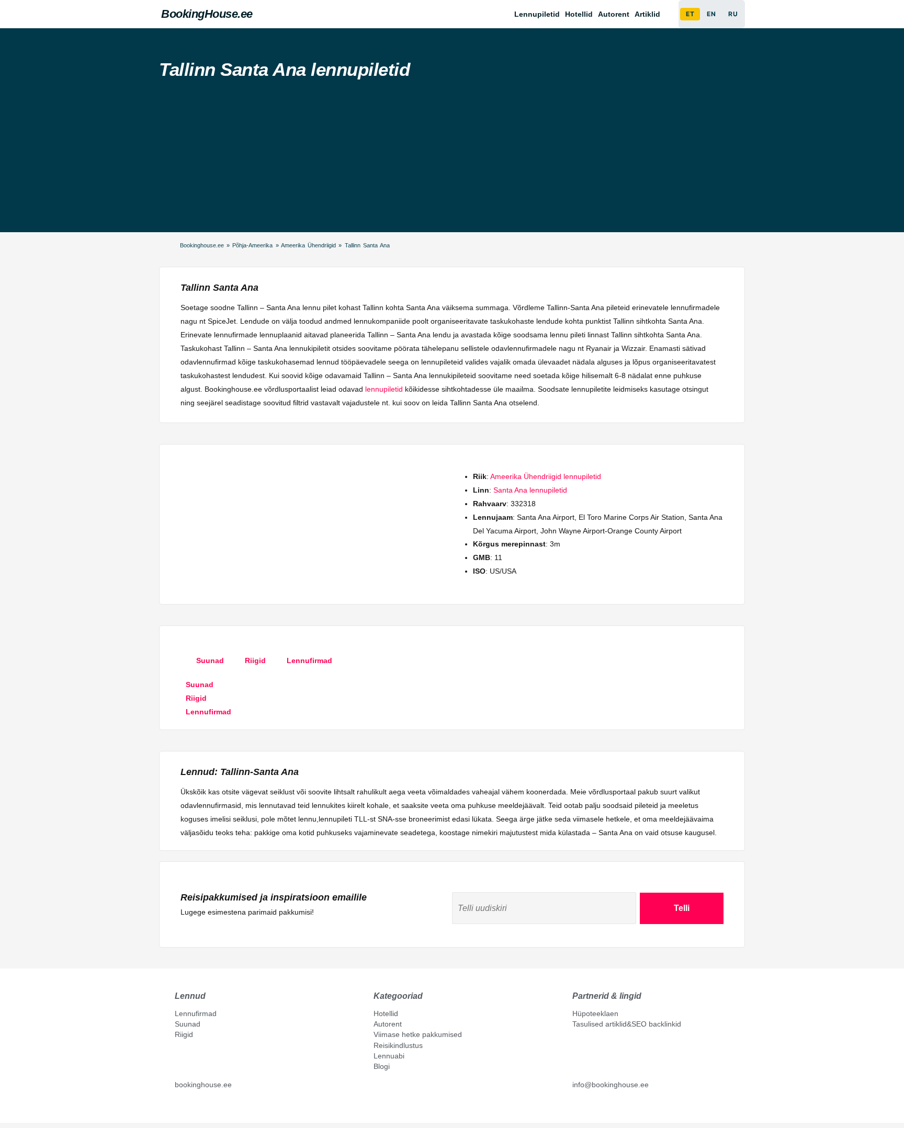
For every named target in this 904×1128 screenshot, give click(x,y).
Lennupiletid (537, 14)
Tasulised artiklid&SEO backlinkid (626, 1024)
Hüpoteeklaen (595, 1013)
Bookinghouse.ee (202, 245)
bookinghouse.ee (203, 1084)
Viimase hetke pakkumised (418, 1034)
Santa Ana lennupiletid (530, 490)
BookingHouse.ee (207, 13)
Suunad (187, 1024)
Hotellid (579, 14)
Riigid (184, 1034)
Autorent (613, 14)
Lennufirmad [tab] (309, 660)
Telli (682, 908)
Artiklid (647, 14)
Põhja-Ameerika (252, 245)
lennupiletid (384, 389)
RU (733, 14)
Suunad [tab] (210, 660)
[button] (650, 14)
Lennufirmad (196, 1013)
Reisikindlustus (398, 1045)
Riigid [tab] (255, 660)
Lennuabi (389, 1056)
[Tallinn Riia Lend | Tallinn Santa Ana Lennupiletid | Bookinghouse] (179, 1108)
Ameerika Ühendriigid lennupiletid (545, 476)
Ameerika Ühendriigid (308, 245)
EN (711, 14)
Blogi (382, 1066)
